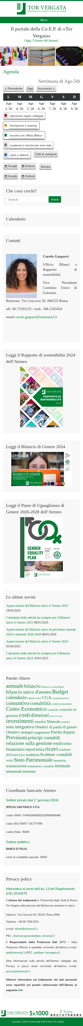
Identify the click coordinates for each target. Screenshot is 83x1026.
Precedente (15, 88)
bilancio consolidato (53, 686)
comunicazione (60, 698)
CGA (46, 697)
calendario (16, 697)
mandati (40, 722)
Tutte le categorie (46, 154)
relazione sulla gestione (29, 743)
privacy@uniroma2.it (18, 971)
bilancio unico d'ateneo (28, 692)
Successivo (44, 88)
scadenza (32, 754)
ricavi (51, 749)
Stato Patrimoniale (33, 760)
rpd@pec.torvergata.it (46, 952)
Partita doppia (63, 732)
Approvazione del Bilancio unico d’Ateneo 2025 (37, 605)
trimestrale (14, 771)
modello (65, 721)
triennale (62, 765)
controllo (53, 709)
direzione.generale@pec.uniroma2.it (34, 935)
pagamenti (42, 732)
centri (38, 698)
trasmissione (16, 766)
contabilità (40, 703)
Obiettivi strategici (20, 732)
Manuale (53, 721)
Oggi (30, 88)
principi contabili (44, 737)
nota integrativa (20, 726)
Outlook (30, 167)
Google (12, 167)
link (20, 990)
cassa (30, 698)
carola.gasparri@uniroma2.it (36, 317)
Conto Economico (26, 709)
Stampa (46, 167)
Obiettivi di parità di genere (56, 727)
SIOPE (9, 760)
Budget (60, 692)
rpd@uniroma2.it (15, 952)
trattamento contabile (41, 766)
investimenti (20, 721)
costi (24, 715)
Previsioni (16, 737)
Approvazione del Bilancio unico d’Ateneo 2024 (37, 641)
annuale (14, 686)
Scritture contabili (56, 754)
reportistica (35, 749)
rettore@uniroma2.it (26, 928)
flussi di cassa (56, 716)
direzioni (40, 715)
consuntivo (17, 703)
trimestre (29, 771)
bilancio (32, 686)
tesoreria (60, 760)
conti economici (62, 703)
